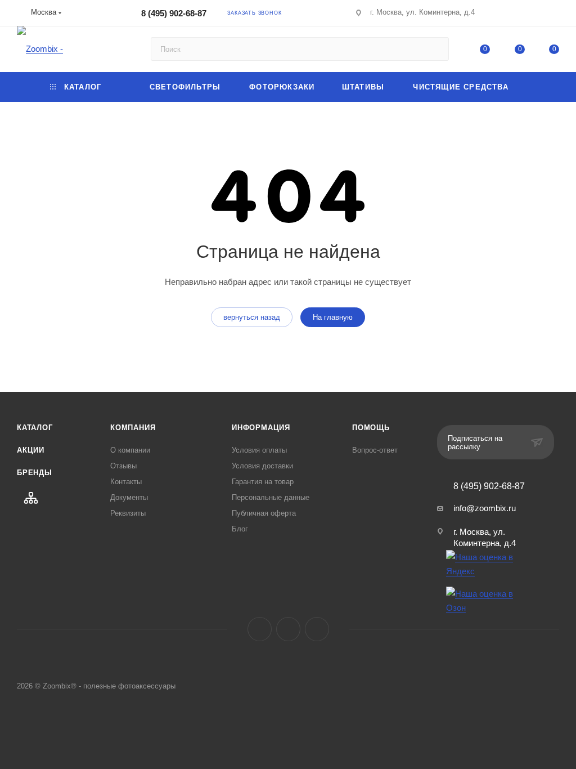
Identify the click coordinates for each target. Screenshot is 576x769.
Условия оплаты (259, 450)
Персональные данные (270, 497)
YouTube (288, 629)
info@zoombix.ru (484, 508)
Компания (132, 427)
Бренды (34, 472)
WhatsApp (317, 629)
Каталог (35, 427)
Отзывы (123, 466)
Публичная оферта (264, 513)
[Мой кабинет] (554, 15)
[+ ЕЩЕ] (541, 87)
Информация (261, 427)
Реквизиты (128, 513)
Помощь (371, 427)
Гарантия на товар (263, 481)
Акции (30, 450)
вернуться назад (251, 317)
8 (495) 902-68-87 (173, 13)
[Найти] (435, 49)
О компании (130, 450)
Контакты (126, 481)
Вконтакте (260, 629)
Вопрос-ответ (375, 450)
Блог (240, 529)
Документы (129, 497)
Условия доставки (262, 466)
